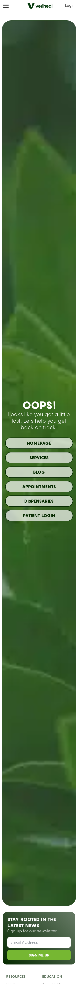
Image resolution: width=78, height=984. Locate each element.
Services (39, 457)
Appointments (39, 486)
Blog (39, 471)
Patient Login (39, 515)
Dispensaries (39, 500)
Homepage (39, 443)
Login (70, 6)
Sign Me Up (39, 955)
